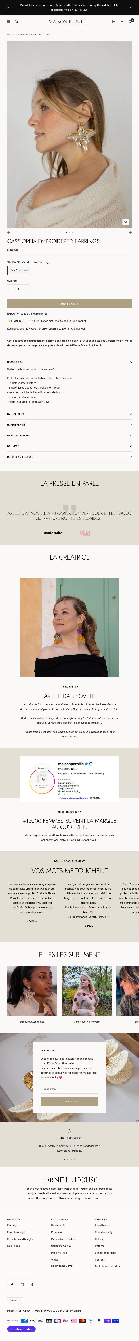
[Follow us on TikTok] (32, 1285)
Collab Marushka (61, 1245)
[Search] (16, 21)
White (54, 1259)
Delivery (13, 446)
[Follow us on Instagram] (22, 1285)
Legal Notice (102, 1225)
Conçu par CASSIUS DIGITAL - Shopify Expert (58, 1310)
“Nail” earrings (19, 270)
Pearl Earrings (15, 1232)
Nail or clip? (15, 414)
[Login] (122, 21)
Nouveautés (58, 1225)
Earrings (12, 1225)
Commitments (16, 424)
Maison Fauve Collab (63, 1239)
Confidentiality (104, 1232)
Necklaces (13, 1245)
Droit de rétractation (107, 1266)
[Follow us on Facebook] (12, 1285)
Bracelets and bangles (20, 1239)
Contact (100, 1259)
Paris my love (59, 1252)
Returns (99, 1245)
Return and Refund (20, 456)
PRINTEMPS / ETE (62, 1266)
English (13, 1300)
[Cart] (130, 21)
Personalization (18, 435)
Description (15, 362)
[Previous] (8, 232)
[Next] (130, 232)
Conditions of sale (105, 1252)
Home (10, 34)
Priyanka (56, 1232)
